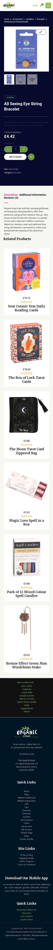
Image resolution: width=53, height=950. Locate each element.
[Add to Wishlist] (31, 157)
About (26, 791)
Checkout (26, 810)
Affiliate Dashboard (26, 797)
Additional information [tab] (32, 194)
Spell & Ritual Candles (27, 701)
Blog (26, 794)
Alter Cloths (26, 686)
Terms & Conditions (26, 864)
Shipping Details (26, 858)
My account (26, 826)
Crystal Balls (26, 692)
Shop (26, 835)
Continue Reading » (13, 132)
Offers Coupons (26, 861)
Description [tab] (11, 194)
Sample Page (26, 832)
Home (6, 19)
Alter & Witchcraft (25, 682)
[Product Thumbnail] (40, 32)
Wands (27, 711)
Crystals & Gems (26, 695)
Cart (27, 804)
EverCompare (26, 819)
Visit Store (26, 913)
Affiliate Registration (26, 800)
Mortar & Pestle (26, 698)
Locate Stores (26, 919)
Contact (26, 816)
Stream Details (26, 839)
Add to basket (15, 157)
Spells (26, 705)
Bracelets (41, 19)
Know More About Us (26, 909)
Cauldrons (26, 689)
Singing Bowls (27, 708)
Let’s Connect (26, 916)
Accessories (17, 19)
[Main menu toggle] (48, 5)
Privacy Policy (27, 855)
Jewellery (30, 19)
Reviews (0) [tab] (11, 197)
